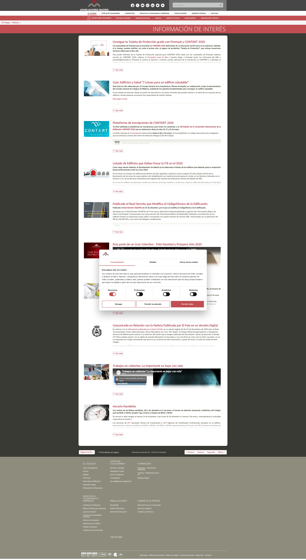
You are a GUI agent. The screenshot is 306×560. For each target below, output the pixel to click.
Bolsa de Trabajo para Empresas (94, 508)
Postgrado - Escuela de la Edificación (147, 469)
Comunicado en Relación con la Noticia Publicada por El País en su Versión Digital (165, 325)
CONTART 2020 (159, 46)
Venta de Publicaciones (118, 512)
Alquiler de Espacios (90, 527)
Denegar (118, 304)
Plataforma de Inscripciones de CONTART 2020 (143, 122)
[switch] (139, 294)
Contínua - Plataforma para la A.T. (148, 474)
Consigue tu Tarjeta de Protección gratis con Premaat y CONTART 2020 (159, 41)
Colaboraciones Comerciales (93, 530)
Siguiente (211, 452)
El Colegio (92, 13)
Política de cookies (172, 555)
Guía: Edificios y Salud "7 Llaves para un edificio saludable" (151, 82)
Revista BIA (114, 505)
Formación (130, 13)
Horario (85, 471)
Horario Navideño (124, 406)
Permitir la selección (153, 304)
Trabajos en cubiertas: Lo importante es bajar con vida (148, 365)
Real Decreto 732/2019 (132, 208)
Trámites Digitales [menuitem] (142, 18)
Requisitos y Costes (117, 471)
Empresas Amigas (89, 484)
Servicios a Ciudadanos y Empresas (154, 13)
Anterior (200, 452)
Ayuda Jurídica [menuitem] (190, 18)
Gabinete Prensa (199, 13)
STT (129, 423)
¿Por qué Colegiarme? (110, 13)
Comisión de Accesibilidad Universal (92, 516)
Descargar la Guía (120, 99)
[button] (87, 452)
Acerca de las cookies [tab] (189, 262)
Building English (143, 478)
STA (198, 425)
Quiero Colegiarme (117, 474)
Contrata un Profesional (91, 505)
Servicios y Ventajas (117, 468)
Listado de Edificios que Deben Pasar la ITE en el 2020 (148, 163)
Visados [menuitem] (158, 18)
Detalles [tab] (153, 262)
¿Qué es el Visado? (89, 512)
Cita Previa (87, 478)
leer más (119, 69)
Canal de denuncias (187, 555)
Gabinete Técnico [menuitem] (173, 18)
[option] (92, 13)
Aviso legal (143, 555)
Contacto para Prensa (145, 512)
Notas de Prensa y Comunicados (149, 505)
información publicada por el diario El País (145, 329)
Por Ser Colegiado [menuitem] (123, 18)
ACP (165, 423)
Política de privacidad (156, 555)
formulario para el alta (158, 57)
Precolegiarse (115, 478)
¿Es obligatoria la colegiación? (120, 481)
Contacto (208, 555)
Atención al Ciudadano (91, 520)
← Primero (190, 452)
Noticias (214, 13)
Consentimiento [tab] (117, 262)
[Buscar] (220, 5)
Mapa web (199, 555)
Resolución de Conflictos (92, 523)
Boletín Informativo (117, 508)
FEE (219, 428)
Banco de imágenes (145, 508)
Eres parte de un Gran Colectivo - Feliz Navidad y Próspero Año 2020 (157, 244)
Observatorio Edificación (92, 481)
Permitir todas (187, 304)
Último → (221, 452)
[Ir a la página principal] (94, 5)
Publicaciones (180, 13)
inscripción (136, 133)
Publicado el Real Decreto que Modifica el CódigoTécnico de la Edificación (160, 203)
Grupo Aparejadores (90, 468)
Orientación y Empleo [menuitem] (210, 18)
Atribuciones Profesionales (92, 488)
